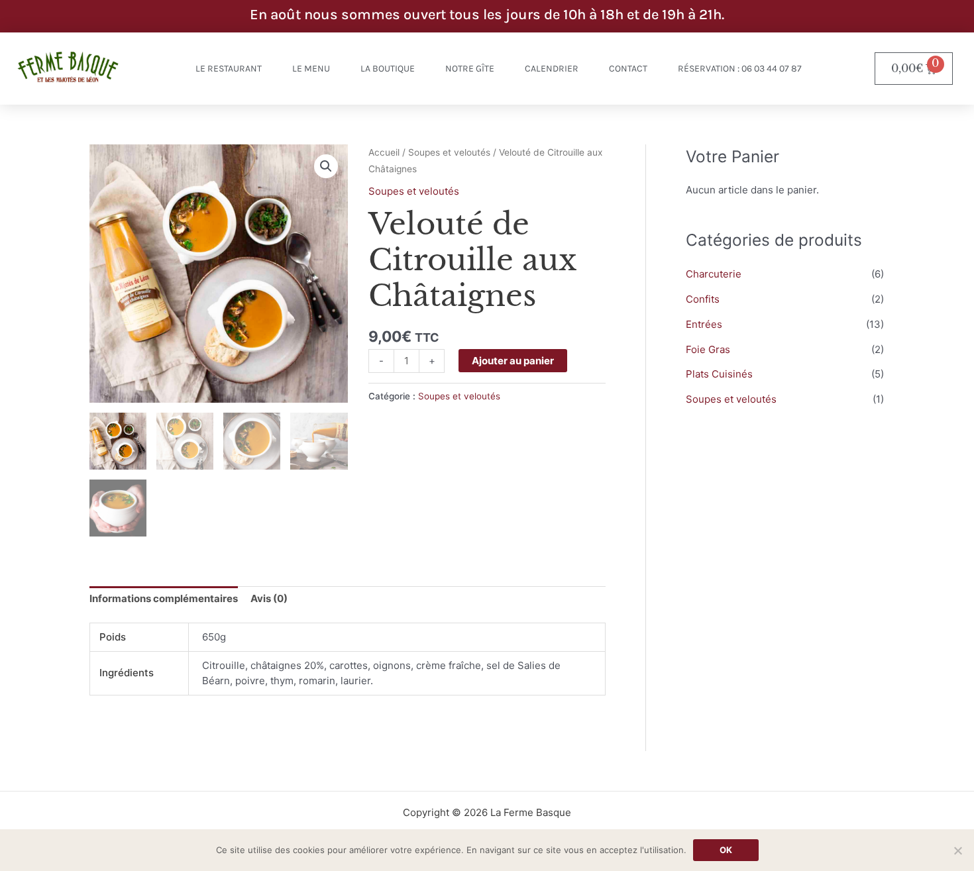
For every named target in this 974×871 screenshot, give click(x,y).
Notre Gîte (469, 68)
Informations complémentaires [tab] (163, 598)
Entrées (704, 324)
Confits (703, 299)
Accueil (384, 152)
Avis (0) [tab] (269, 598)
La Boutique (387, 68)
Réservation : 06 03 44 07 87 (740, 68)
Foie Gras (708, 349)
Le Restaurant (228, 68)
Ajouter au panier (513, 360)
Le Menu (311, 68)
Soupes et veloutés (449, 152)
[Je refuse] (957, 850)
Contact (628, 68)
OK (726, 850)
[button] (326, 166)
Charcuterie (713, 274)
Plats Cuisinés (719, 374)
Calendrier (551, 68)
